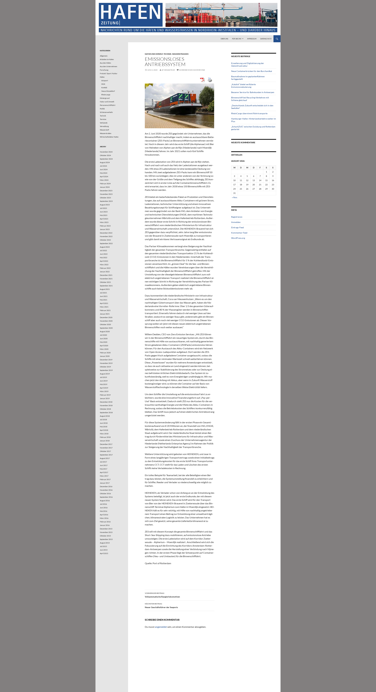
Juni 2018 (104, 423)
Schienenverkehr (106, 112)
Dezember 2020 (106, 317)
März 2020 (104, 349)
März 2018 (104, 434)
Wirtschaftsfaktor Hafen (109, 137)
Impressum (251, 39)
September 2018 (106, 412)
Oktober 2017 (105, 451)
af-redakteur (168, 70)
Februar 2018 (105, 437)
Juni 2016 (104, 507)
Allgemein (104, 56)
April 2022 (104, 261)
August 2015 (105, 543)
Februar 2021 (105, 310)
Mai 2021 (103, 300)
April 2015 (104, 553)
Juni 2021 (104, 296)
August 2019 (105, 374)
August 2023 (105, 205)
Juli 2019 (103, 377)
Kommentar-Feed (239, 232)
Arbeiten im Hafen (107, 59)
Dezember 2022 (106, 233)
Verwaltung (104, 126)
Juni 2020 (104, 338)
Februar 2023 (105, 226)
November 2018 (106, 405)
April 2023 (104, 219)
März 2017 (104, 476)
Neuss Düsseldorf (108, 91)
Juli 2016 (103, 504)
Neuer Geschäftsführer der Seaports (161, 605)
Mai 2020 (103, 342)
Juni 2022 (104, 254)
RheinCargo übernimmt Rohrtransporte (249, 113)
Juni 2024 (104, 169)
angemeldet (161, 626)
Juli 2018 (103, 419)
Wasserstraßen (180, 54)
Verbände (103, 123)
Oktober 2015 (105, 536)
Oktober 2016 (105, 493)
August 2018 (105, 416)
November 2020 (106, 321)
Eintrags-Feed (237, 227)
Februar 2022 (105, 268)
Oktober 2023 (105, 198)
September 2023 (106, 201)
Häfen (102, 77)
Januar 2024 (105, 187)
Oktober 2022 (105, 240)
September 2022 (106, 243)
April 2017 (104, 472)
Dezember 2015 (106, 529)
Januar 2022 (105, 271)
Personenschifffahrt (107, 105)
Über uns (224, 39)
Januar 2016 (105, 525)
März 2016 (104, 518)
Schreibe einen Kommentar (192, 70)
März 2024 (104, 180)
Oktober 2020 (105, 324)
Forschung (104, 70)
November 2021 (106, 279)
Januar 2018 (105, 441)
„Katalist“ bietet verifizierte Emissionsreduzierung (243, 85)
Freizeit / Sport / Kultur (108, 73)
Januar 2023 (105, 229)
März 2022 (104, 264)
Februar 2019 (105, 395)
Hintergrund (105, 98)
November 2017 (106, 448)
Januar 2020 (105, 356)
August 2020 (105, 331)
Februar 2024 (105, 183)
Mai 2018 (103, 426)
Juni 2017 (104, 465)
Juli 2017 (103, 462)
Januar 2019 (105, 398)
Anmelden (236, 222)
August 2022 (105, 247)
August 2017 (105, 458)
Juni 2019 (104, 381)
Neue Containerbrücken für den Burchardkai (251, 71)
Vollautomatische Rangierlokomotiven (162, 595)
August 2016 (105, 500)
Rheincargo (105, 94)
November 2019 (106, 363)
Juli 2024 (103, 166)
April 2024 (104, 176)
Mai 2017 (103, 469)
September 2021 (106, 286)
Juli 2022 (103, 250)
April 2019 (104, 388)
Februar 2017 (105, 479)
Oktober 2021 (105, 282)
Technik (167, 54)
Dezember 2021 (106, 275)
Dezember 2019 (106, 360)
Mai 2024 (103, 173)
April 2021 (104, 303)
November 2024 (106, 152)
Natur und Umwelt (154, 54)
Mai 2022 (103, 257)
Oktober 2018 (105, 409)
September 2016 (106, 497)
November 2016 (106, 490)
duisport (104, 80)
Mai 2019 (103, 384)
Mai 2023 (103, 215)
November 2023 (106, 194)
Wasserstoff (104, 130)
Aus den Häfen (105, 63)
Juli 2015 (103, 546)
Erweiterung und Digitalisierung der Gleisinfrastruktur (247, 64)
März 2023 (104, 222)
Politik (102, 109)
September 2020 (106, 328)
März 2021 (104, 307)
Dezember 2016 (106, 486)
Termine (103, 119)
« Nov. (234, 197)
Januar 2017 (105, 483)
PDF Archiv (236, 39)
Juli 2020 (103, 335)
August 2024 (105, 162)
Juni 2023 (104, 212)
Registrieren (236, 217)
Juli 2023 (103, 208)
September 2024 (106, 159)
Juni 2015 (104, 550)
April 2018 (104, 430)
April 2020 (104, 345)
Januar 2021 (105, 314)
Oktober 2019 (105, 367)
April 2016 (104, 515)
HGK (103, 84)
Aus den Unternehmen (108, 66)
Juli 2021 (103, 293)
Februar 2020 (105, 353)
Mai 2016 (103, 511)
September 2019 (106, 370)
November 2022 (106, 236)
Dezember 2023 (106, 190)
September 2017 (106, 455)
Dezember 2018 (106, 402)
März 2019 (104, 391)
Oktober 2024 (105, 155)
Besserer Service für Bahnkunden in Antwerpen (252, 92)
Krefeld (104, 87)
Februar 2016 (105, 522)
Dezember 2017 (106, 444)
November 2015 (106, 532)
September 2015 (106, 539)
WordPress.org (238, 238)
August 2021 (105, 289)
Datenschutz (266, 39)
